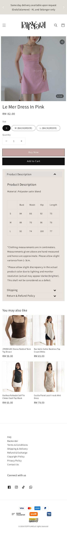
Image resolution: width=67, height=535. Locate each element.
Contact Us (13, 464)
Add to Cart (33, 161)
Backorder (12, 441)
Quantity (6, 134)
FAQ (9, 437)
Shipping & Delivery (17, 448)
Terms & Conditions (17, 444)
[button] (4, 25)
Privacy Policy (14, 460)
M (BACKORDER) (23, 128)
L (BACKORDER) (48, 128)
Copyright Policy (16, 456)
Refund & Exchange (17, 452)
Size (4, 121)
